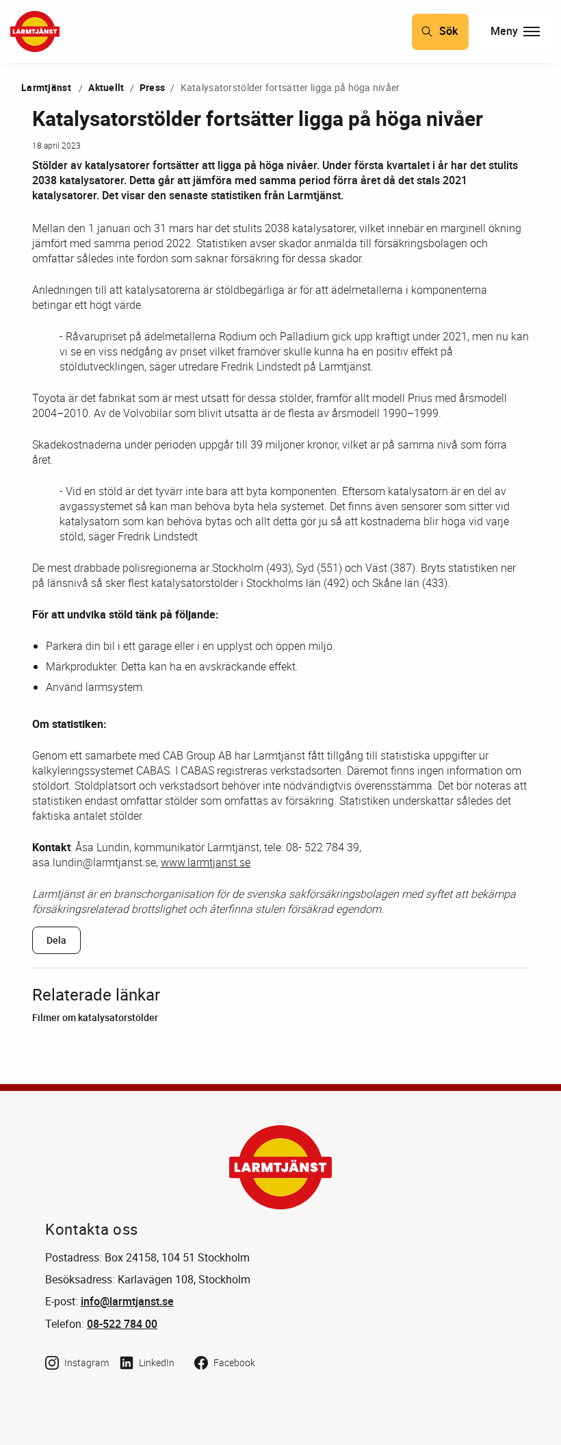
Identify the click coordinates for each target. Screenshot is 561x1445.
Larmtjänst (46, 87)
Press (152, 87)
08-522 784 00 (122, 1324)
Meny (504, 31)
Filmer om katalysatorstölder (95, 1017)
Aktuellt (106, 87)
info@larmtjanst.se (127, 1301)
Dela (56, 940)
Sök (448, 31)
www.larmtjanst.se (205, 862)
